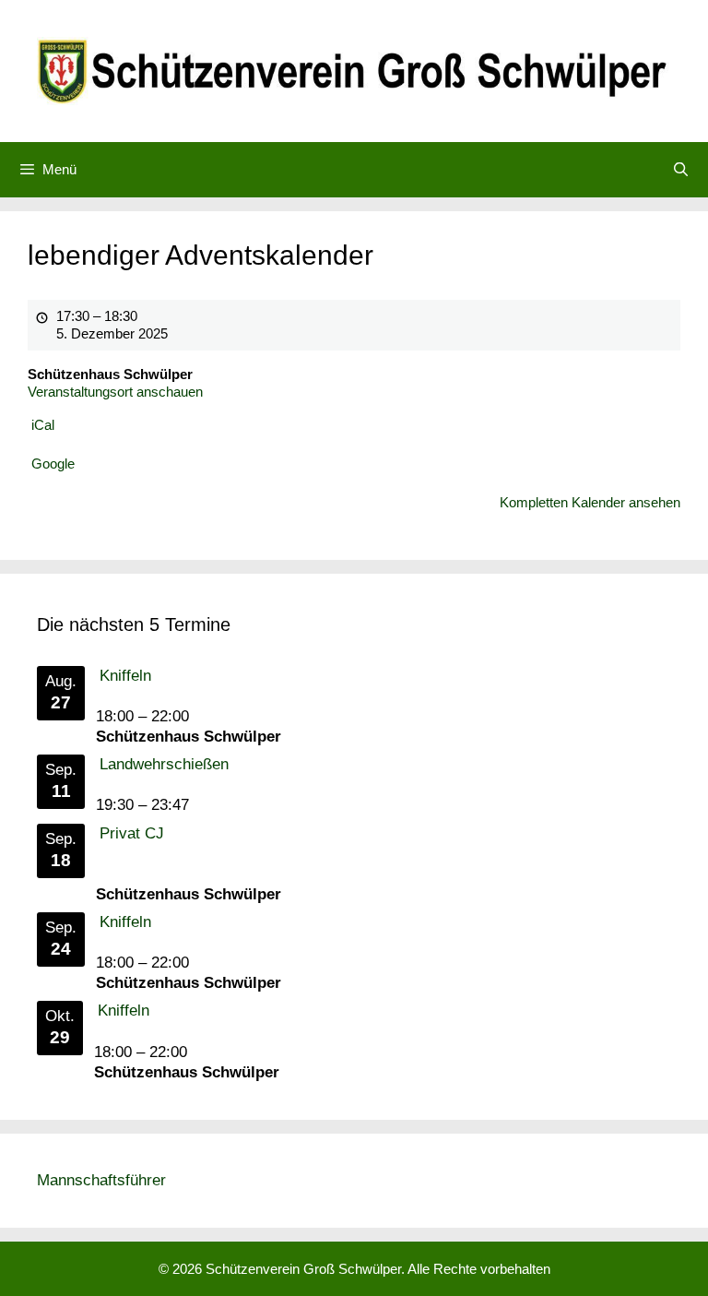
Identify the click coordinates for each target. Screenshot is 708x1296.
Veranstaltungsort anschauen (115, 391)
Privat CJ (132, 833)
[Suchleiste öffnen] (681, 169)
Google (53, 463)
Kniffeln (125, 675)
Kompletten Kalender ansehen (590, 502)
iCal (42, 425)
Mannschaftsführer (101, 1180)
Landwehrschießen (164, 764)
